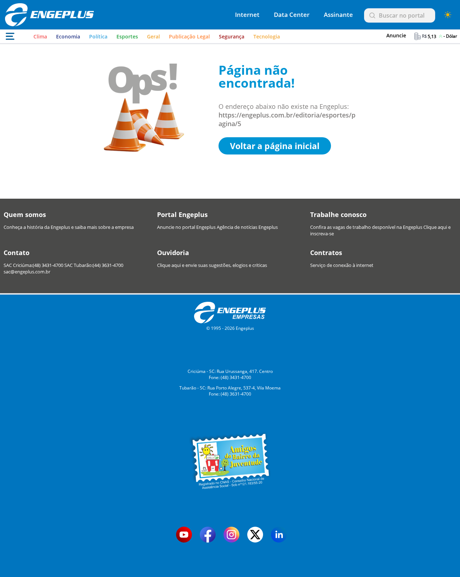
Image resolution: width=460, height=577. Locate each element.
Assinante (338, 14)
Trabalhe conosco (338, 214)
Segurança (231, 36)
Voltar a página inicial (274, 146)
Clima (40, 36)
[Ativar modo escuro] (448, 15)
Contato (16, 252)
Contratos (326, 252)
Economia (68, 36)
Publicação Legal (189, 36)
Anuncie (396, 35)
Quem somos (25, 214)
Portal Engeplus (182, 214)
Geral (153, 36)
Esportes (127, 36)
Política (98, 36)
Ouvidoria (173, 252)
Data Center (291, 14)
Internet (247, 14)
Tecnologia (266, 36)
